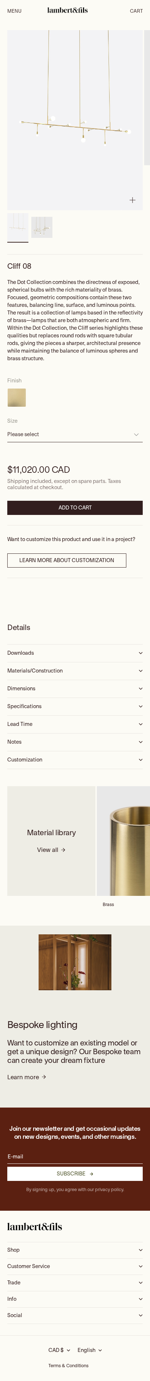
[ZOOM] (132, 200)
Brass (108, 904)
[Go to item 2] (41, 227)
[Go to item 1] (17, 227)
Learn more (23, 1077)
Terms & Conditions (68, 1366)
